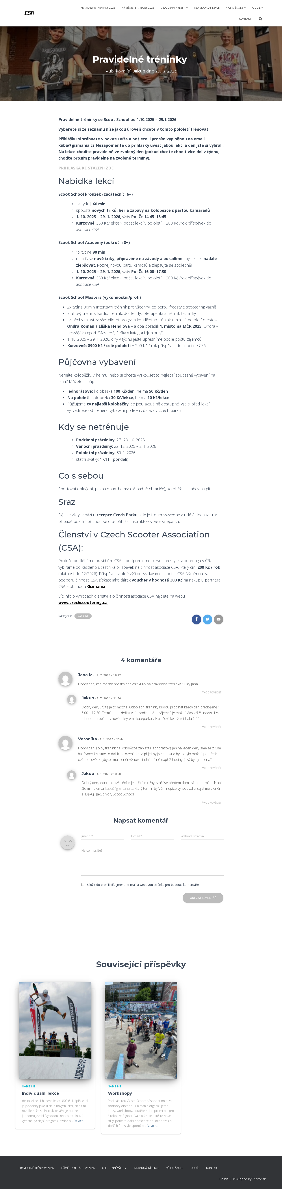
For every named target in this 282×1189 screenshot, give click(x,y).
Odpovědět (213, 692)
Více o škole (234, 7)
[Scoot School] (29, 13)
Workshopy (120, 1093)
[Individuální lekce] (55, 1030)
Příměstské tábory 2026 (138, 7)
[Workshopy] (141, 1030)
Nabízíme (83, 616)
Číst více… (78, 1121)
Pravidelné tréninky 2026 (98, 7)
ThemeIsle (259, 1179)
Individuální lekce (206, 7)
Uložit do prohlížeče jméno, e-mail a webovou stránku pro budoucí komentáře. (143, 884)
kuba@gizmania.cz (119, 788)
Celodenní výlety (173, 7)
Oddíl (256, 7)
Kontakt (245, 18)
